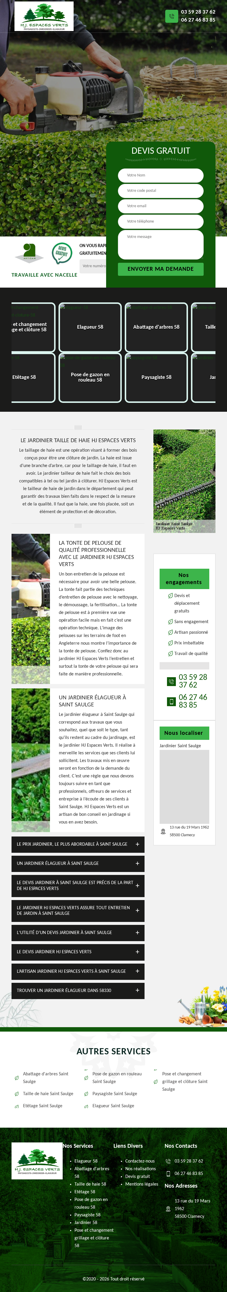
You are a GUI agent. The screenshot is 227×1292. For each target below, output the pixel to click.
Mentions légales (141, 1184)
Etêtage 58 (84, 1192)
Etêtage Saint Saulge (42, 1106)
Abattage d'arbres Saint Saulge (45, 1078)
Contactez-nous (140, 1161)
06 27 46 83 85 (198, 20)
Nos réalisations (140, 1169)
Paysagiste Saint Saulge (115, 1094)
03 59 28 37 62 (198, 12)
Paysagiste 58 (87, 1215)
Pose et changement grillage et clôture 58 (94, 1238)
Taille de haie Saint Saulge (48, 1094)
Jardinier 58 (85, 1222)
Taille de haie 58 (90, 1184)
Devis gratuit (137, 1176)
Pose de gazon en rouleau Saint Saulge (117, 1078)
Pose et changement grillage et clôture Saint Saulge (184, 1082)
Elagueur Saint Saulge (113, 1106)
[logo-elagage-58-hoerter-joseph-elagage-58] (44, 16)
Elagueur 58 (86, 1161)
